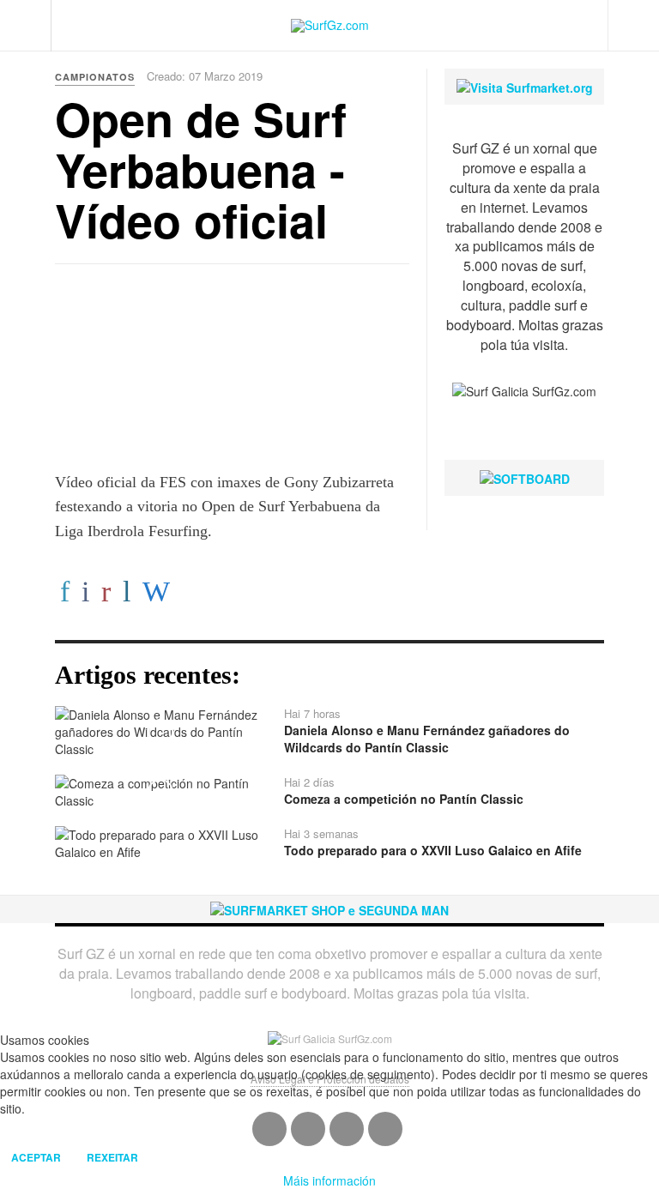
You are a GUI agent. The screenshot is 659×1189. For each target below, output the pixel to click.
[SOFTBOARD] (525, 477)
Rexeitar (112, 1157)
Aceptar (36, 1157)
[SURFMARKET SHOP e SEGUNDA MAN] (329, 908)
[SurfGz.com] (330, 26)
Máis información (329, 1180)
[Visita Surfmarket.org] (524, 85)
